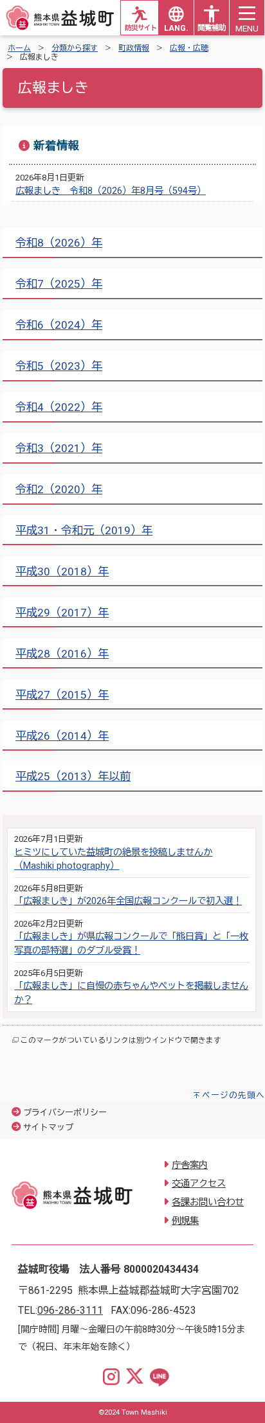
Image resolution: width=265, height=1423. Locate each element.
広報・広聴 (189, 48)
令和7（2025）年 (58, 283)
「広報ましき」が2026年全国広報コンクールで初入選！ (128, 901)
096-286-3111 (70, 1310)
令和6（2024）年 (58, 325)
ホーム (19, 48)
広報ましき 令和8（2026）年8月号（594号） (110, 191)
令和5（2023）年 (58, 366)
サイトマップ (48, 1127)
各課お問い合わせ (208, 1202)
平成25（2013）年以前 (73, 776)
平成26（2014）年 (62, 735)
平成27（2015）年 (62, 694)
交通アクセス (199, 1183)
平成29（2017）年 (62, 612)
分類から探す (74, 48)
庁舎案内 (190, 1165)
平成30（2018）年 (62, 571)
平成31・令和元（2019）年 (83, 530)
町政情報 (133, 48)
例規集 (185, 1221)
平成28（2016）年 (62, 653)
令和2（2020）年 (58, 489)
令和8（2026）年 (58, 242)
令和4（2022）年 (58, 407)
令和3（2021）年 (58, 448)
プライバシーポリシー (65, 1112)
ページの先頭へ (233, 1095)
